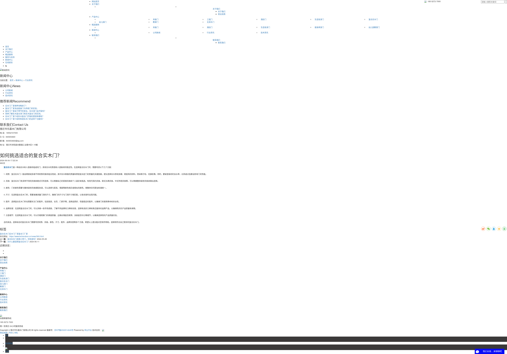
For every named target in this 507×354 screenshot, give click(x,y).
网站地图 (3, 332)
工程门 (209, 19)
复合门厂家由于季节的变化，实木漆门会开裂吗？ (25, 111)
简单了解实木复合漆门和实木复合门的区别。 (23, 113)
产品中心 (95, 16)
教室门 (155, 22)
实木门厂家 (13, 233)
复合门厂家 (23, 233)
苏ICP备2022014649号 (63, 330)
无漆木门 (210, 22)
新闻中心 (95, 30)
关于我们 (95, 4)
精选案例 (95, 24)
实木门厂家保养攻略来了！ (16, 105)
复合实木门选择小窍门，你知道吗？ (22, 239)
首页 (7, 46)
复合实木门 (373, 19)
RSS (11, 332)
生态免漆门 (319, 19)
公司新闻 (156, 32)
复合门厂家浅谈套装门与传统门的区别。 (22, 108)
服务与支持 (10, 57)
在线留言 (9, 62)
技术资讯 (264, 32)
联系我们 (95, 35)
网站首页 (95, 1)
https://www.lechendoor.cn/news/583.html (26, 236)
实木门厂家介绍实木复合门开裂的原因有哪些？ (24, 116)
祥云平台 (88, 330)
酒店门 (263, 19)
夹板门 (155, 19)
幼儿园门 (102, 22)
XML (16, 332)
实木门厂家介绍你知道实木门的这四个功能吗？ (24, 118)
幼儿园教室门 (374, 27)
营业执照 (221, 14)
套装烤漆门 (319, 27)
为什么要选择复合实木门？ (18, 241)
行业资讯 (210, 32)
